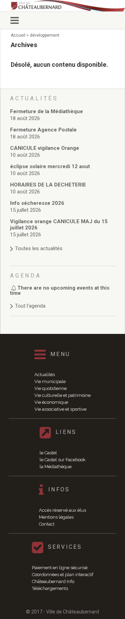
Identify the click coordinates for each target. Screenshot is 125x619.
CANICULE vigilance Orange (44, 148)
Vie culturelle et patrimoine (62, 395)
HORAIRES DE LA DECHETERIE (48, 185)
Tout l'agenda (30, 306)
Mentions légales (56, 517)
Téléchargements (50, 588)
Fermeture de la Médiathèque (46, 111)
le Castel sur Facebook (62, 459)
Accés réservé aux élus (62, 510)
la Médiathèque (56, 466)
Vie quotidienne (50, 388)
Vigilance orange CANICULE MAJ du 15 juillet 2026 (59, 224)
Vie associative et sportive (60, 409)
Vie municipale (50, 381)
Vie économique (51, 402)
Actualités (44, 374)
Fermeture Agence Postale (43, 130)
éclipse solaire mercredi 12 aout (50, 166)
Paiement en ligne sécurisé (60, 567)
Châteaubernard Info (53, 581)
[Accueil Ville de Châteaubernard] (67, 5)
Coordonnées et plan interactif (62, 574)
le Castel (48, 452)
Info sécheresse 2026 (37, 203)
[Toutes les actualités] (62, 241)
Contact (47, 524)
